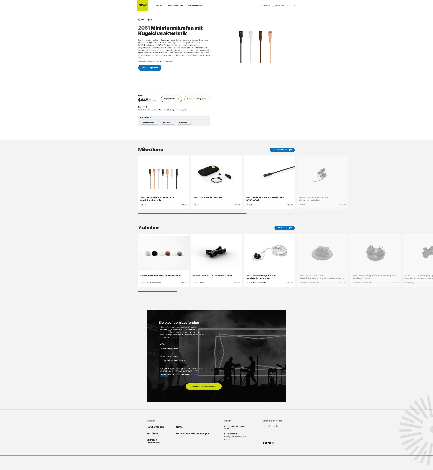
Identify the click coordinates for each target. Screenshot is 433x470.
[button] (264, 5)
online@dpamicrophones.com (170, 373)
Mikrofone (153, 433)
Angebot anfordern (171, 99)
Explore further (146, 117)
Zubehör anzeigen (284, 228)
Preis (140, 96)
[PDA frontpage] (142, 5)
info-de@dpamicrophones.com (235, 437)
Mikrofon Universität (175, 5)
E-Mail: (162, 344)
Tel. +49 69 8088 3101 (231, 434)
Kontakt (227, 439)
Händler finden (155, 427)
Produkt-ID (142, 107)
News (179, 427)
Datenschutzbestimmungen (192, 433)
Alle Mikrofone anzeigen (282, 150)
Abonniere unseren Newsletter (203, 386)
